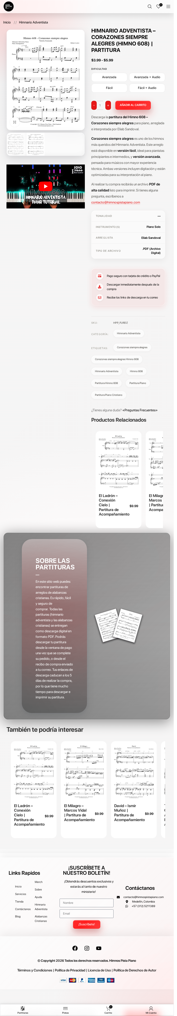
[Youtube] (98, 948)
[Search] (149, 6)
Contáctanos (140, 888)
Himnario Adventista (33, 22)
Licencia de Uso (99, 970)
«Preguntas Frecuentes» (140, 410)
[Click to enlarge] (15, 122)
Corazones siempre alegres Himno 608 (117, 359)
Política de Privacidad (70, 970)
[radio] (109, 77)
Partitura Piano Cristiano (108, 394)
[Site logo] (8, 6)
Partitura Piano (138, 383)
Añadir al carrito (133, 105)
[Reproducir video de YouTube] (45, 186)
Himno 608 (136, 371)
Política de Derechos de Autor (135, 970)
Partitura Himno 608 (106, 383)
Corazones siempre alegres (132, 347)
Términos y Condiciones (34, 970)
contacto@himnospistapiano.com (115, 202)
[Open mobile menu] (168, 6)
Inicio (7, 22)
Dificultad (99, 68)
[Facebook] (75, 948)
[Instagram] (86, 948)
